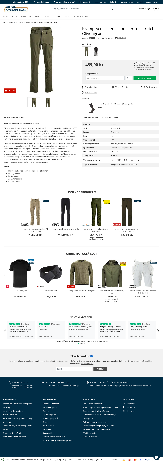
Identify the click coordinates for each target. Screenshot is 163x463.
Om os (45, 422)
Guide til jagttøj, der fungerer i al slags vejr (100, 407)
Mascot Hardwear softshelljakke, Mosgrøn (112, 292)
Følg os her (128, 399)
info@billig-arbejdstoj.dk (58, 382)
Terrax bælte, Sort (50, 291)
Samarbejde (48, 433)
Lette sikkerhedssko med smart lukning (99, 414)
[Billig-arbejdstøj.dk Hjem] (16, 9)
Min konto (7, 422)
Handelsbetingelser (51, 404)
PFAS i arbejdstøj (89, 433)
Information (49, 399)
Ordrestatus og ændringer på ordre (17, 425)
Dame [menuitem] (14, 17)
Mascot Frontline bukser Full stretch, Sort (66, 230)
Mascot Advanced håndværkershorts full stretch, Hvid (143, 292)
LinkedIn (131, 407)
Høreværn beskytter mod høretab (97, 429)
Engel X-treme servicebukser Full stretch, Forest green (126, 230)
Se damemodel (91, 92)
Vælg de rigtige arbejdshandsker (96, 422)
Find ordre (113, 2)
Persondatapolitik (50, 407)
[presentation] (157, 275)
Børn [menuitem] (23, 17)
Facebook (131, 404)
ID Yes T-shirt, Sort (20, 291)
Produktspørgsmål (50, 418)
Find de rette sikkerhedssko (94, 404)
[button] (156, 457)
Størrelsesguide (49, 414)
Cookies (46, 411)
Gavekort (6, 429)
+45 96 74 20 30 (20, 382)
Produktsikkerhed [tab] (110, 117)
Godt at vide (89, 399)
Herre (11, 22)
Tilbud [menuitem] (67, 17)
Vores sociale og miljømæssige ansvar (58, 440)
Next (80, 59)
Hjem (5, 22)
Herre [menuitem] (6, 17)
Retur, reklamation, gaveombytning (17, 418)
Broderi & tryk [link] (81, 17)
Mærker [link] (56, 17)
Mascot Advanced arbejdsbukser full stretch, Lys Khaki (35, 230)
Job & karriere (48, 425)
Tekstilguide (88, 418)
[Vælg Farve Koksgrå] (96, 52)
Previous (2, 59)
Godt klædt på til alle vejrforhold (96, 411)
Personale (47, 429)
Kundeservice (100, 2)
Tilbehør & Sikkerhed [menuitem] (39, 17)
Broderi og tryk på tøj (12, 433)
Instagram (131, 411)
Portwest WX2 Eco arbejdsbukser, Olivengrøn (96, 230)
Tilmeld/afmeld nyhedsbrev (54, 436)
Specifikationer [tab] (91, 117)
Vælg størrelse (91, 73)
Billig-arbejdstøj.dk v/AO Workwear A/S (22, 459)
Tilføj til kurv (144, 78)
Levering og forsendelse (13, 411)
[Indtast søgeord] (111, 8)
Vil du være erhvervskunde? (14, 436)
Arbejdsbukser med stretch (49, 22)
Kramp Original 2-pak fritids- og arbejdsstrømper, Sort (116, 104)
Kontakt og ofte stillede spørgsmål (17, 404)
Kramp (113, 124)
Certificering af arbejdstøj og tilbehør (98, 425)
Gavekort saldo (127, 2)
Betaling (6, 407)
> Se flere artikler (90, 436)
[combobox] (83, 8)
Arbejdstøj (20, 22)
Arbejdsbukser (31, 22)
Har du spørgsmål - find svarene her (109, 382)
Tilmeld (100, 369)
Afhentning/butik (10, 414)
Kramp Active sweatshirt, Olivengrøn (82, 291)
